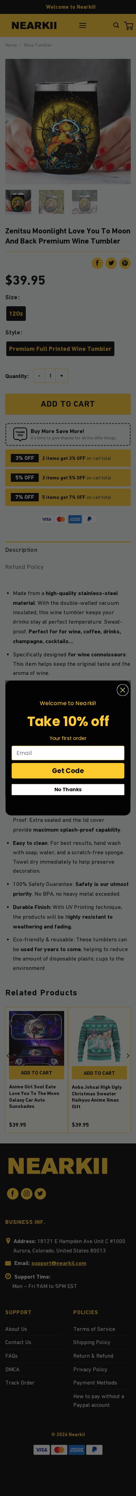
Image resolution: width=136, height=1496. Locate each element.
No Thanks (68, 789)
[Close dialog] (123, 690)
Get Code (68, 770)
